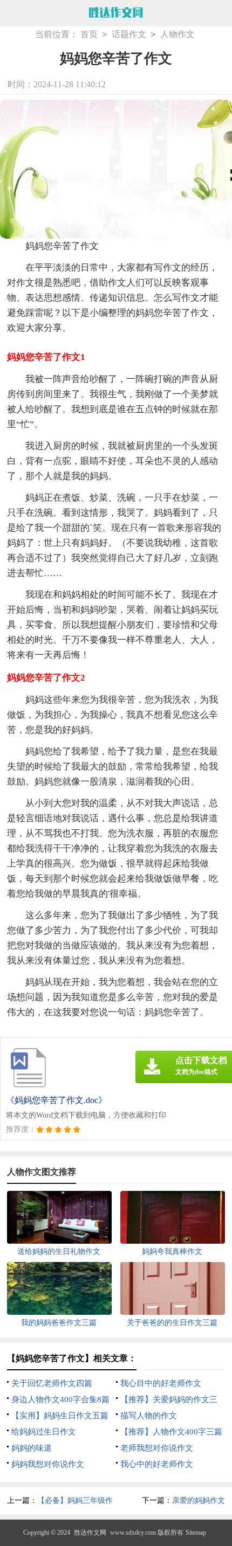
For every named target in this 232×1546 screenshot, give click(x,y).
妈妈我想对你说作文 (47, 1464)
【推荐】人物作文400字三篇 (171, 1431)
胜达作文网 (90, 1532)
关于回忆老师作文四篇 (51, 1383)
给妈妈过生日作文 (43, 1431)
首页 (89, 34)
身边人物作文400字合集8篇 (60, 1399)
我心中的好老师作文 (156, 1464)
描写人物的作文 (148, 1415)
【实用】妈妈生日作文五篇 (59, 1415)
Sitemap (196, 1532)
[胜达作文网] (116, 13)
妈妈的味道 (31, 1448)
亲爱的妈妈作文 (198, 1500)
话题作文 (129, 34)
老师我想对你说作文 (156, 1448)
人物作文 (177, 34)
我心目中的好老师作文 (160, 1383)
